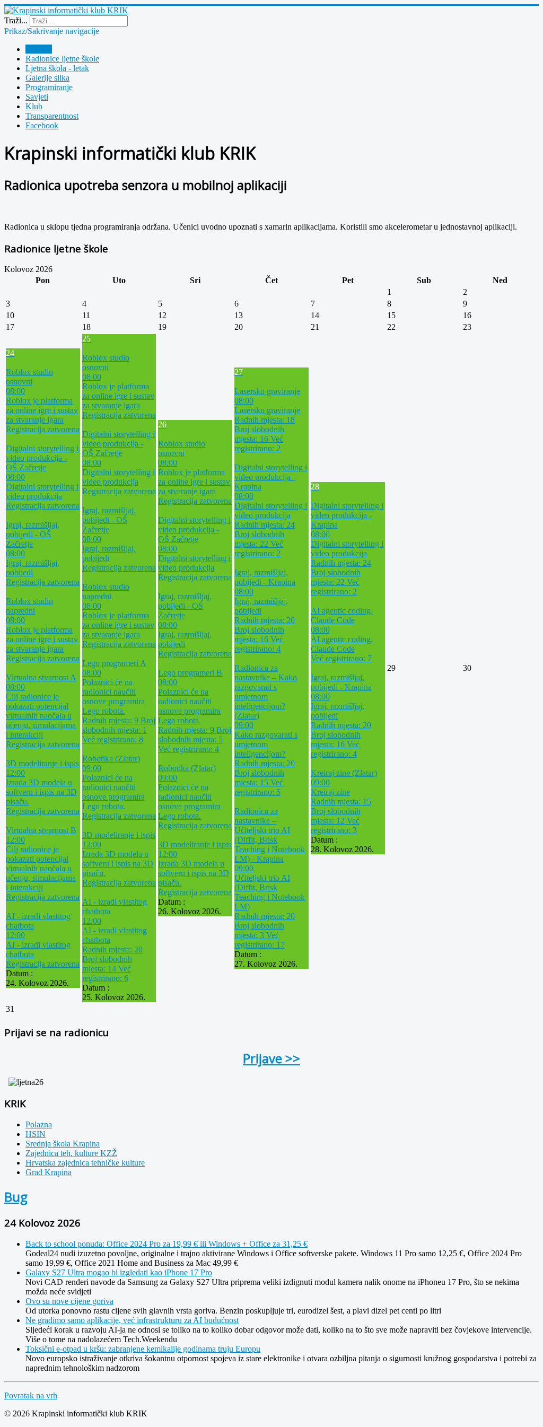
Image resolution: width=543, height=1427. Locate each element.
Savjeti (36, 96)
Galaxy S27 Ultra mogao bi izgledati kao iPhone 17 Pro (118, 1272)
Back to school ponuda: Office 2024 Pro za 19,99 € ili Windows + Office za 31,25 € (166, 1243)
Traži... (16, 20)
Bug (16, 1196)
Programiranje (49, 87)
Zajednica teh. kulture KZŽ (71, 1153)
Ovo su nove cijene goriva (69, 1301)
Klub (33, 106)
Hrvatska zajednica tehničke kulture (85, 1162)
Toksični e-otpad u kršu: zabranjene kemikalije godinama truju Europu (142, 1348)
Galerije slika (47, 77)
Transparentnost (51, 115)
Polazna (38, 49)
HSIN (35, 1134)
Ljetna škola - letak (57, 68)
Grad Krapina (48, 1172)
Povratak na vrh (30, 1395)
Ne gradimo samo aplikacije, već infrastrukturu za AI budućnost (132, 1320)
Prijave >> (271, 1058)
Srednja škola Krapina (62, 1143)
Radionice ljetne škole (62, 58)
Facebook (41, 125)
